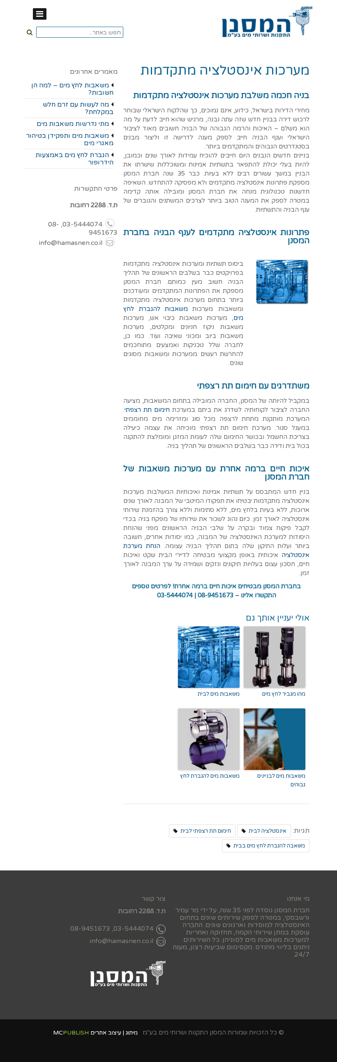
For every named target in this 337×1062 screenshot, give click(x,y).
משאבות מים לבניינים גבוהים (281, 780)
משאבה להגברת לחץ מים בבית (269, 846)
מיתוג (132, 1032)
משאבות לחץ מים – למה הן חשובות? (72, 89)
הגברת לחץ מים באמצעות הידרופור (74, 159)
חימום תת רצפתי (147, 409)
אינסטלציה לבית (267, 831)
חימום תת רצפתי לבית (205, 831)
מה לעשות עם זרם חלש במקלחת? (78, 108)
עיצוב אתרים (105, 1032)
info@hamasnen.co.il (70, 243)
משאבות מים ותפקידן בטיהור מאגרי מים (69, 139)
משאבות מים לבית (219, 694)
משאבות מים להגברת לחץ (210, 776)
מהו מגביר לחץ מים (283, 694)
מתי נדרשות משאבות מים (73, 124)
